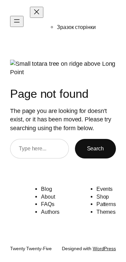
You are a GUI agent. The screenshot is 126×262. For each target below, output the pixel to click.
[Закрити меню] (36, 12)
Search (95, 148)
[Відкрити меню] (17, 21)
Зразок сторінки (76, 27)
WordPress (104, 248)
